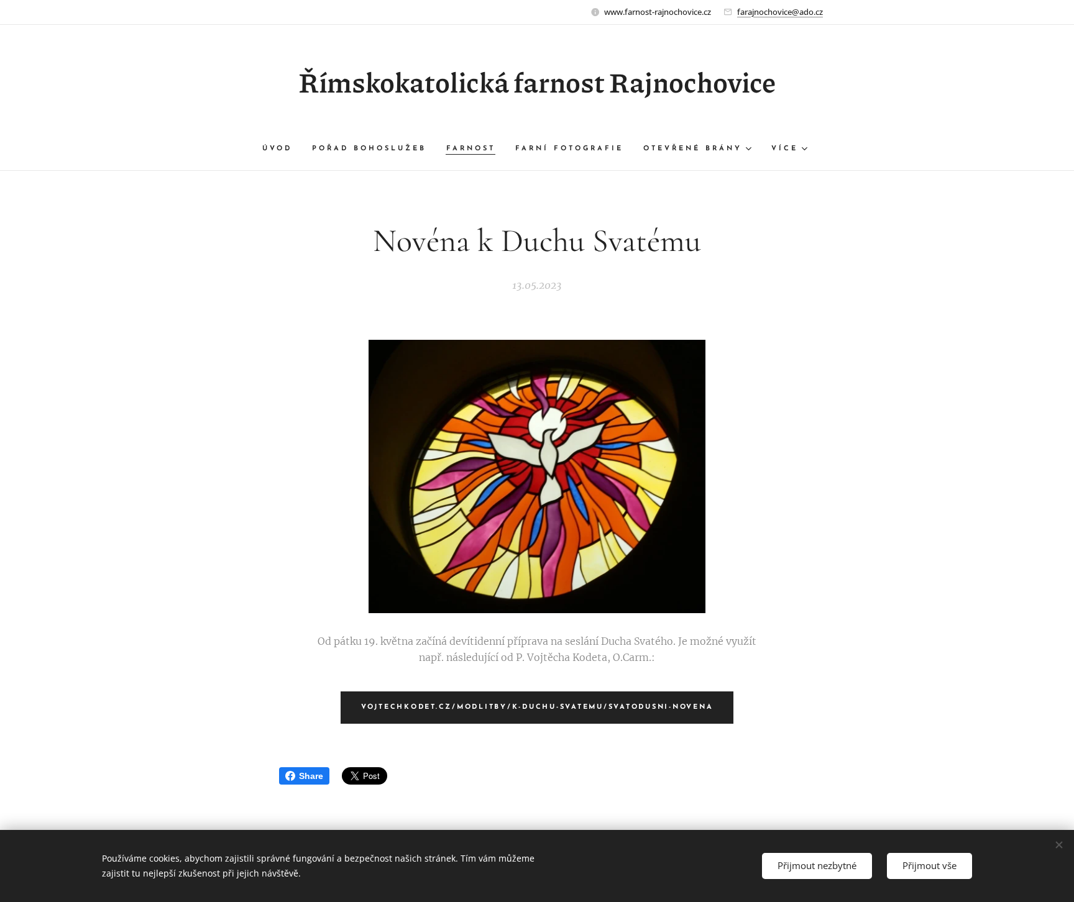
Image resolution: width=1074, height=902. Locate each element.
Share (311, 776)
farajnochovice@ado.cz (780, 11)
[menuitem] (282, 149)
